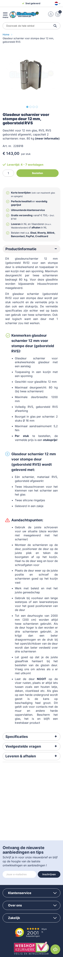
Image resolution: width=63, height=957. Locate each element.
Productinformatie (20, 249)
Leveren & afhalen (20, 756)
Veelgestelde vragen (23, 746)
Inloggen (50, 14)
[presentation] (31, 249)
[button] (57, 3)
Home (6, 34)
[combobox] (31, 25)
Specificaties (16, 737)
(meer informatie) (47, 138)
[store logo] (24, 14)
